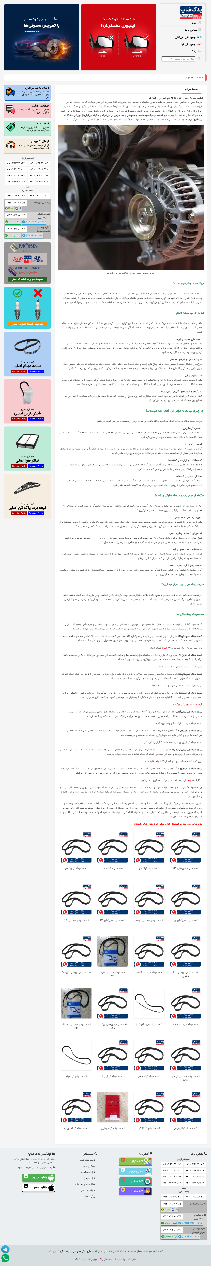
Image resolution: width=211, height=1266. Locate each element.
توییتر (94, 1260)
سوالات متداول (88, 1190)
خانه (193, 23)
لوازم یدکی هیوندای (185, 37)
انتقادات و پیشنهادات (85, 1184)
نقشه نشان (137, 1181)
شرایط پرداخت (88, 1172)
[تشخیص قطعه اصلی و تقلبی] (27, 308)
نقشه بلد (138, 1191)
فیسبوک (81, 1260)
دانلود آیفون (40, 1187)
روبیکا (11, 208)
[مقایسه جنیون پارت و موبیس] (27, 263)
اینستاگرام (107, 1260)
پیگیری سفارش (88, 1196)
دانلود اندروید (39, 1177)
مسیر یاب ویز (135, 1171)
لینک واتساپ (14, 222)
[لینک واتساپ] (5, 1258)
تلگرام (133, 1260)
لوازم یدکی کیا (188, 44)
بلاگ (193, 51)
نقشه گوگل (137, 1161)
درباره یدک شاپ (87, 1160)
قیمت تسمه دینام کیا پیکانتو (187, 705)
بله (20, 208)
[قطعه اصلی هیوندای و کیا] (118, 37)
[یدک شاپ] (181, 13)
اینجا (164, 648)
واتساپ (121, 1260)
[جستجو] (199, 58)
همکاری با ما (89, 1166)
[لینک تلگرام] (5, 1249)
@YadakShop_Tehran (35, 222)
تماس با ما (191, 30)
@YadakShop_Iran (34, 235)
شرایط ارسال (89, 1178)
